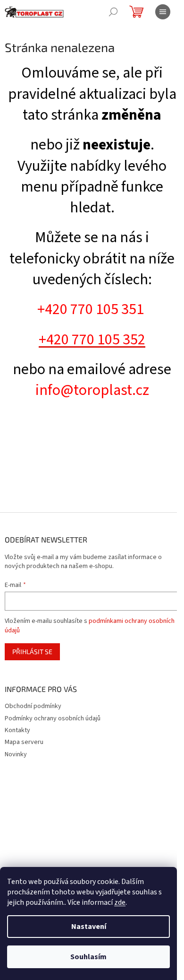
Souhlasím (88, 957)
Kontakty (17, 730)
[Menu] (162, 11)
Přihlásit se (32, 652)
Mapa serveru (24, 742)
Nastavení (88, 926)
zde (119, 902)
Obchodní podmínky (33, 706)
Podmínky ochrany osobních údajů (52, 718)
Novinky (16, 754)
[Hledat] (113, 11)
